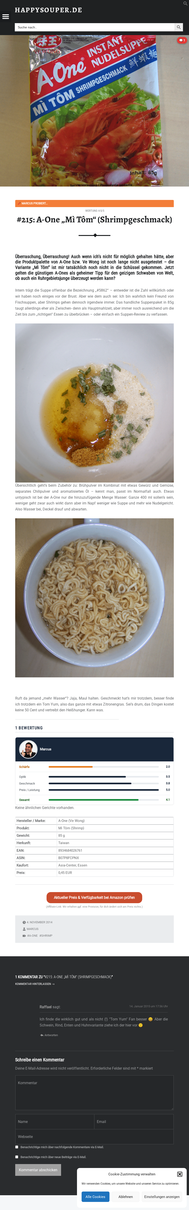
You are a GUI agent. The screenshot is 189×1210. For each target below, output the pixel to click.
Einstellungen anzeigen (162, 1197)
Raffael (46, 1007)
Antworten (51, 1035)
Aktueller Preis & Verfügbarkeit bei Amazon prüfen (94, 897)
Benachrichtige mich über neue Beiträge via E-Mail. (53, 1157)
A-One (33, 935)
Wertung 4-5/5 (94, 210)
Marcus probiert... (33, 203)
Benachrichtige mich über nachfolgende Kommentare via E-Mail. (62, 1147)
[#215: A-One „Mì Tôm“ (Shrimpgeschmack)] (94, 38)
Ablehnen (125, 1197)
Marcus (32, 929)
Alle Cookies (95, 1197)
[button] (179, 1174)
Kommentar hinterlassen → (35, 984)
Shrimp (46, 935)
